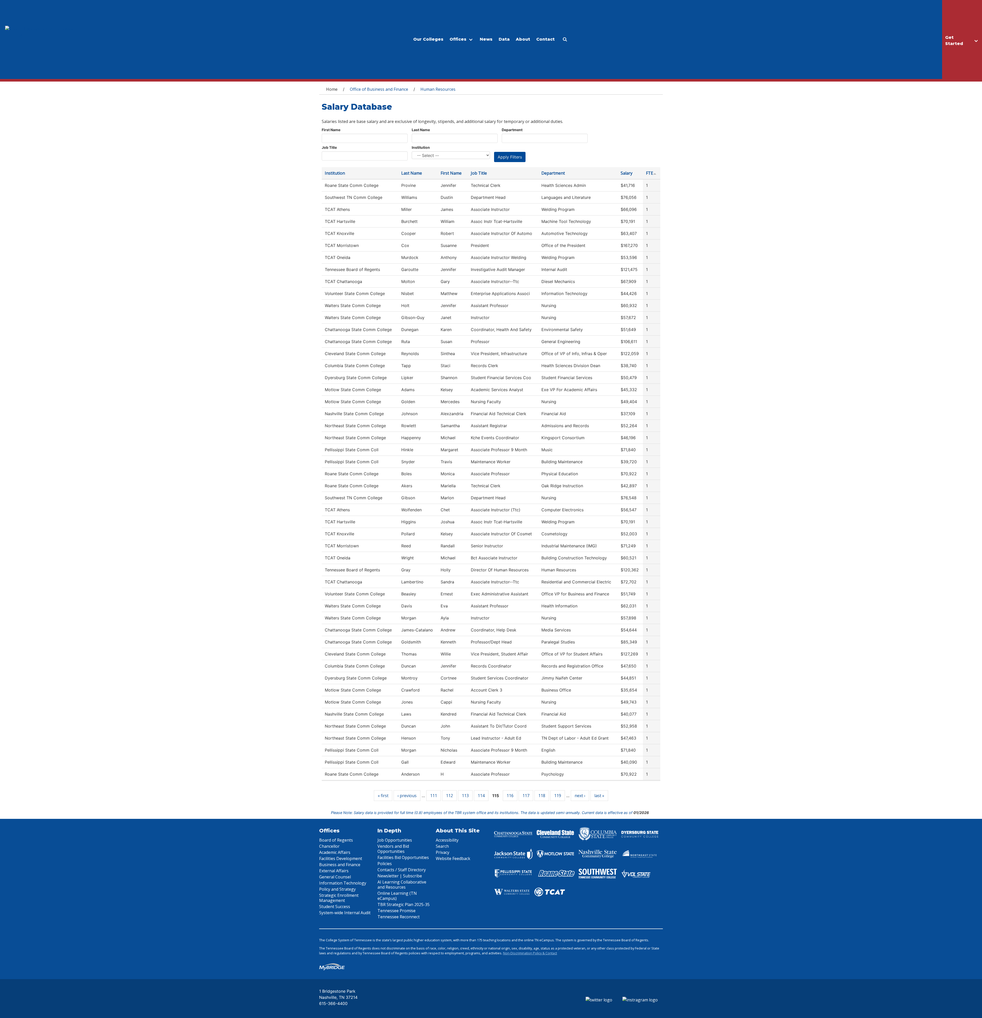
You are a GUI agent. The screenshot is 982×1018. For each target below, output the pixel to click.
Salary (626, 173)
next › (580, 795)
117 (525, 795)
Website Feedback (453, 858)
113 (465, 795)
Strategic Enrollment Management (339, 897)
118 (541, 795)
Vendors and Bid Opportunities (393, 848)
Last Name (421, 130)
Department (512, 130)
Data (504, 39)
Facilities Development (340, 858)
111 (433, 795)
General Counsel (335, 877)
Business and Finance (339, 864)
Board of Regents (336, 840)
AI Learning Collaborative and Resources (401, 884)
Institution (421, 147)
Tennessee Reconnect (398, 917)
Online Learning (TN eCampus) (397, 895)
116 (510, 795)
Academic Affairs (334, 852)
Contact (545, 39)
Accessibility (447, 840)
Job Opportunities (394, 840)
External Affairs (334, 871)
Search (442, 846)
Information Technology (342, 883)
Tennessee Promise (396, 910)
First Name (331, 130)
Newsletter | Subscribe (399, 876)
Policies (384, 863)
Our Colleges (428, 39)
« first (383, 795)
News (486, 39)
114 (481, 795)
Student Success (334, 906)
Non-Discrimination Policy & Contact (530, 953)
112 (449, 795)
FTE (649, 173)
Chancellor (329, 846)
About (523, 39)
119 (557, 795)
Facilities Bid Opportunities (403, 857)
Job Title (329, 147)
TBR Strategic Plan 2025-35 (403, 904)
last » (599, 795)
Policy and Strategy (337, 889)
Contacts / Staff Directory (401, 870)
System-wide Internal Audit (345, 912)
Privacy (442, 852)
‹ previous (407, 795)
